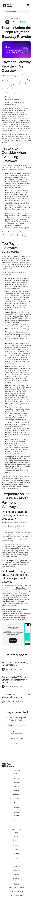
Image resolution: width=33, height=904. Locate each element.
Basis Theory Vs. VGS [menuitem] (16, 895)
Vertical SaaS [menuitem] (16, 807)
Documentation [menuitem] (16, 824)
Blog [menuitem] (16, 849)
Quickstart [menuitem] (16, 815)
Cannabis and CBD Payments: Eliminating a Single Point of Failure (16, 680)
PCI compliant (20, 588)
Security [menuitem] (16, 874)
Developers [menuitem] (16, 812)
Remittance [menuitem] (16, 794)
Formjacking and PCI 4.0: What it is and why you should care (16, 696)
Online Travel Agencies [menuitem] (16, 803)
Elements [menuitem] (16, 820)
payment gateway (9, 75)
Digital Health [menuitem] (16, 778)
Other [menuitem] (16, 858)
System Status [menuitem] (16, 878)
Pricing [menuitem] (16, 832)
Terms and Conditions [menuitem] (16, 862)
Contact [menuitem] (16, 853)
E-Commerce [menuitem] (16, 782)
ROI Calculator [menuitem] (17, 841)
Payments (22, 22)
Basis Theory (13, 22)
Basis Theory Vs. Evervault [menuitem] (16, 887)
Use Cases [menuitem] (16, 770)
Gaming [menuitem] (16, 790)
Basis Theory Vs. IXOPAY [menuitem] (16, 891)
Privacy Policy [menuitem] (16, 866)
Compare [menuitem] (16, 884)
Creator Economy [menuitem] (16, 774)
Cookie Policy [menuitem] (16, 870)
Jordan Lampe (10, 701)
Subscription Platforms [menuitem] (16, 799)
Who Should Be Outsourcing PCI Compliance (15, 663)
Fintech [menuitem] (16, 786)
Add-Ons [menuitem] (16, 837)
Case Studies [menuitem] (16, 845)
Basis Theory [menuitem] (16, 829)
